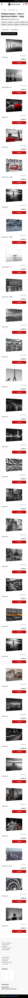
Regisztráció (24, 0)
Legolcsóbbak (5, 29)
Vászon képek (6, 944)
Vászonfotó (5, 964)
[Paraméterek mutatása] (9, 33)
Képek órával (6, 959)
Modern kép (5, 57)
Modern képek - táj (6, 87)
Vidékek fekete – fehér (13, 10)
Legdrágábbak (14, 29)
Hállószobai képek (7, 948)
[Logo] (14, 4)
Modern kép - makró (7, 866)
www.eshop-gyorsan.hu (12, 996)
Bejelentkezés (17, 0)
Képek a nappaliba (7, 943)
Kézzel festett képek (7, 962)
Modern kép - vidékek (7, 177)
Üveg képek (5, 960)
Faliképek (5, 946)
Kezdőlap (4, 10)
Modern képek (6, 949)
